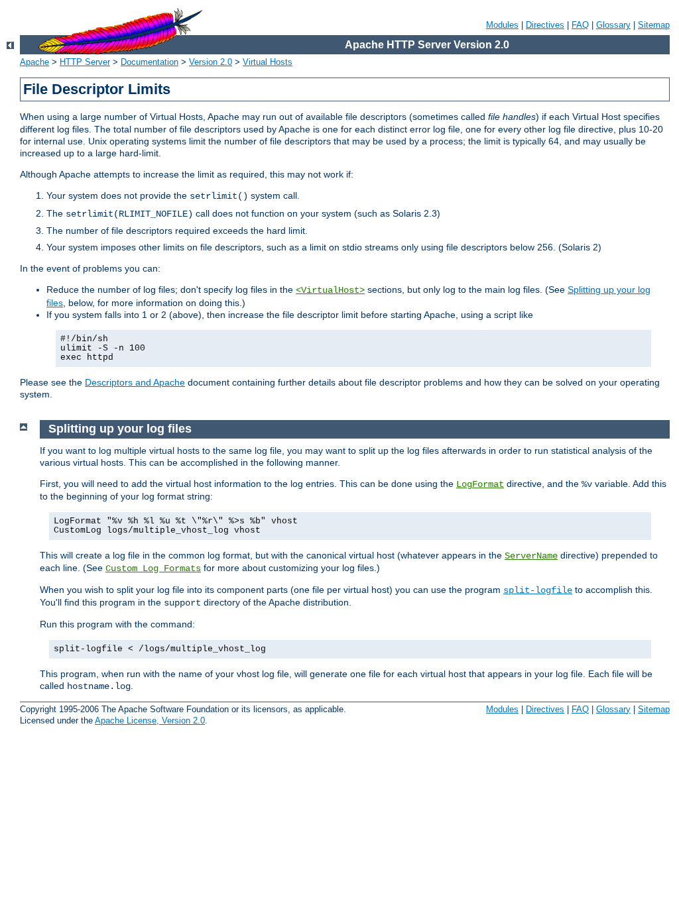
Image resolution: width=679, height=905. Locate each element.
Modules (502, 25)
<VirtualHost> (330, 290)
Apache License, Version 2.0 (150, 720)
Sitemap (654, 25)
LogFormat (480, 484)
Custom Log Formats (153, 568)
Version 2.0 (210, 62)
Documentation (149, 62)
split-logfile (537, 590)
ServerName (531, 556)
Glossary (613, 25)
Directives (545, 25)
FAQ (580, 25)
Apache (34, 62)
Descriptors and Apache (135, 382)
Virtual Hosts (267, 62)
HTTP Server (85, 62)
